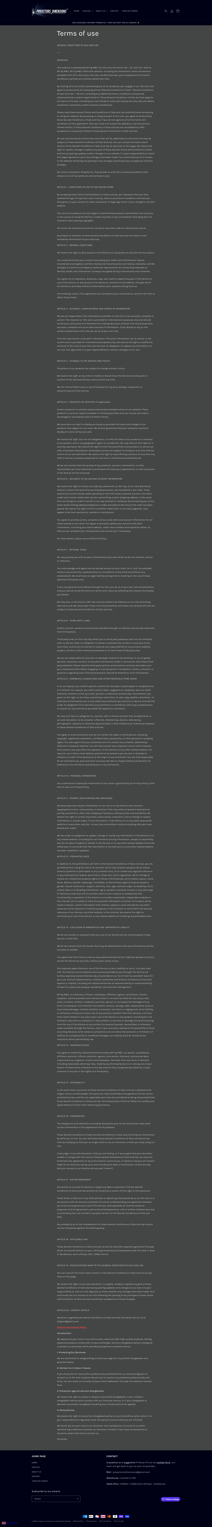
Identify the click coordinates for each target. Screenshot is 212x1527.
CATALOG (36, 1467)
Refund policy (78, 1521)
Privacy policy (91, 1521)
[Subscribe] (77, 1499)
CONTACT (36, 1476)
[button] (87, 11)
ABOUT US (36, 1472)
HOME (34, 1463)
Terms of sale (119, 1521)
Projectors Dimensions (46, 1521)
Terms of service (105, 1521)
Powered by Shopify (63, 1521)
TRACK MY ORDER (40, 1481)
